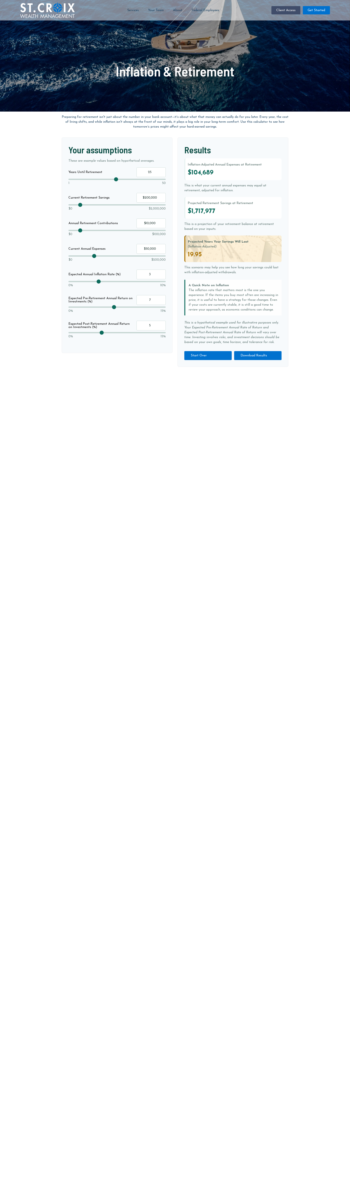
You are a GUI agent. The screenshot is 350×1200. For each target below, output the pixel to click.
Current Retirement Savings (89, 197)
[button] (133, 10)
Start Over (199, 355)
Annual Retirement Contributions (93, 223)
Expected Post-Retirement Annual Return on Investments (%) (99, 325)
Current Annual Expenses (87, 249)
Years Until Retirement (85, 172)
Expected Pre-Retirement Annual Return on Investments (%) (100, 300)
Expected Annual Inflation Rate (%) (94, 274)
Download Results (254, 355)
